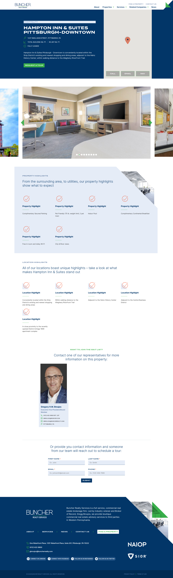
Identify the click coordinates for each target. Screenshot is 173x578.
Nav (144, 74)
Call (114, 74)
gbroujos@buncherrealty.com (53, 421)
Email (129, 74)
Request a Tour (34, 65)
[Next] (150, 122)
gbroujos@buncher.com (51, 418)
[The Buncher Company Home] (23, 5)
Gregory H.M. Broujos (51, 407)
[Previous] (22, 122)
